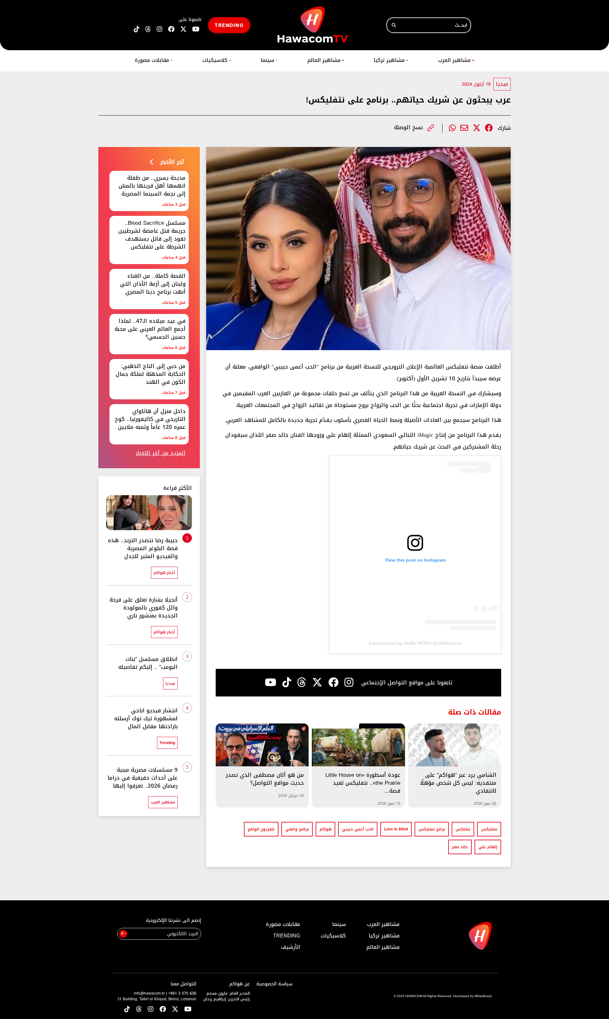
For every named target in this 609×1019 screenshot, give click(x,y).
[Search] (394, 25)
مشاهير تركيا (391, 60)
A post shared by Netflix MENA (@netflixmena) (415, 643)
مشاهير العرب (456, 60)
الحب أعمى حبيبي (358, 829)
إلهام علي (487, 846)
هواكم (325, 829)
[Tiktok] (286, 682)
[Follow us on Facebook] (171, 29)
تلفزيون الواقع (261, 829)
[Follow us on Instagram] (159, 29)
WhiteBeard (483, 996)
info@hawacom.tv (149, 993)
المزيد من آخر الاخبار (161, 453)
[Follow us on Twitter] (175, 1009)
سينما (269, 60)
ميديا (502, 84)
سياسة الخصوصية (274, 984)
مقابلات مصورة (154, 60)
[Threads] (148, 29)
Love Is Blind (396, 829)
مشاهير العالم (325, 60)
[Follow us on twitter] (183, 29)
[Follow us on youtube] (196, 29)
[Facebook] (489, 128)
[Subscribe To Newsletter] (123, 934)
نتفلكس (462, 829)
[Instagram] (348, 682)
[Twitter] (477, 128)
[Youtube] (270, 682)
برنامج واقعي (297, 829)
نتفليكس (489, 829)
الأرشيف (290, 947)
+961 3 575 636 (182, 993)
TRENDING (229, 25)
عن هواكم (239, 984)
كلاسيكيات (216, 60)
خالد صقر (460, 846)
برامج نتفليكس (431, 829)
